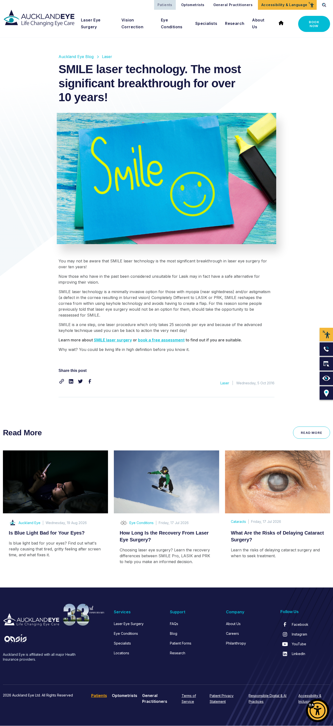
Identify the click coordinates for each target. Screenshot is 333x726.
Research (234, 23)
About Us (258, 23)
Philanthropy (236, 643)
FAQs (174, 624)
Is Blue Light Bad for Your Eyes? (47, 533)
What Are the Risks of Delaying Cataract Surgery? (277, 536)
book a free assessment (161, 340)
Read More (311, 433)
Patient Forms (180, 643)
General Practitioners (233, 5)
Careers (232, 633)
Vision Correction (132, 23)
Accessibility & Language (284, 5)
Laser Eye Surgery (91, 23)
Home (283, 24)
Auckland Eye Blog (76, 56)
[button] (62, 381)
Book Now (314, 24)
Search (324, 5)
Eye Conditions (172, 23)
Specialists (206, 23)
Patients (164, 5)
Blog (173, 633)
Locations (121, 653)
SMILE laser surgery (113, 340)
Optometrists (193, 5)
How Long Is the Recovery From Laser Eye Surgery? (164, 536)
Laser (107, 56)
